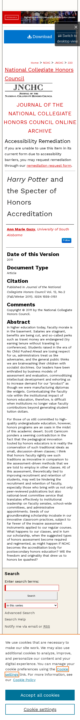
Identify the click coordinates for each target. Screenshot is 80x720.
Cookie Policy (24, 680)
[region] (40, 677)
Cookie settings (40, 709)
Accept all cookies (40, 695)
